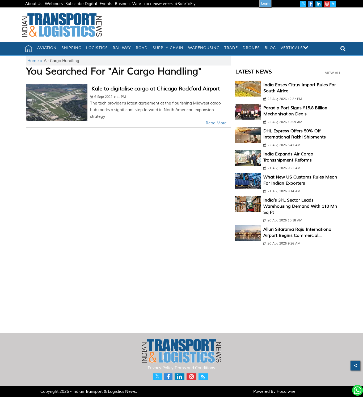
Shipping (71, 48)
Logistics (97, 48)
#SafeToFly (185, 3)
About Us (33, 3)
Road (142, 48)
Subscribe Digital (81, 3)
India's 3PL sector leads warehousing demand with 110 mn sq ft (300, 206)
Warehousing (204, 48)
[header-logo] (62, 24)
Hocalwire (286, 391)
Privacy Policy (161, 367)
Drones (251, 48)
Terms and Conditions (195, 367)
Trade (231, 48)
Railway (122, 48)
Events (106, 3)
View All (333, 73)
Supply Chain (168, 48)
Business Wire (128, 3)
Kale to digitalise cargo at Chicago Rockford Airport (155, 88)
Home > (35, 60)
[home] (28, 48)
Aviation (47, 48)
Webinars (54, 3)
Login (265, 4)
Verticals (292, 48)
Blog (270, 48)
